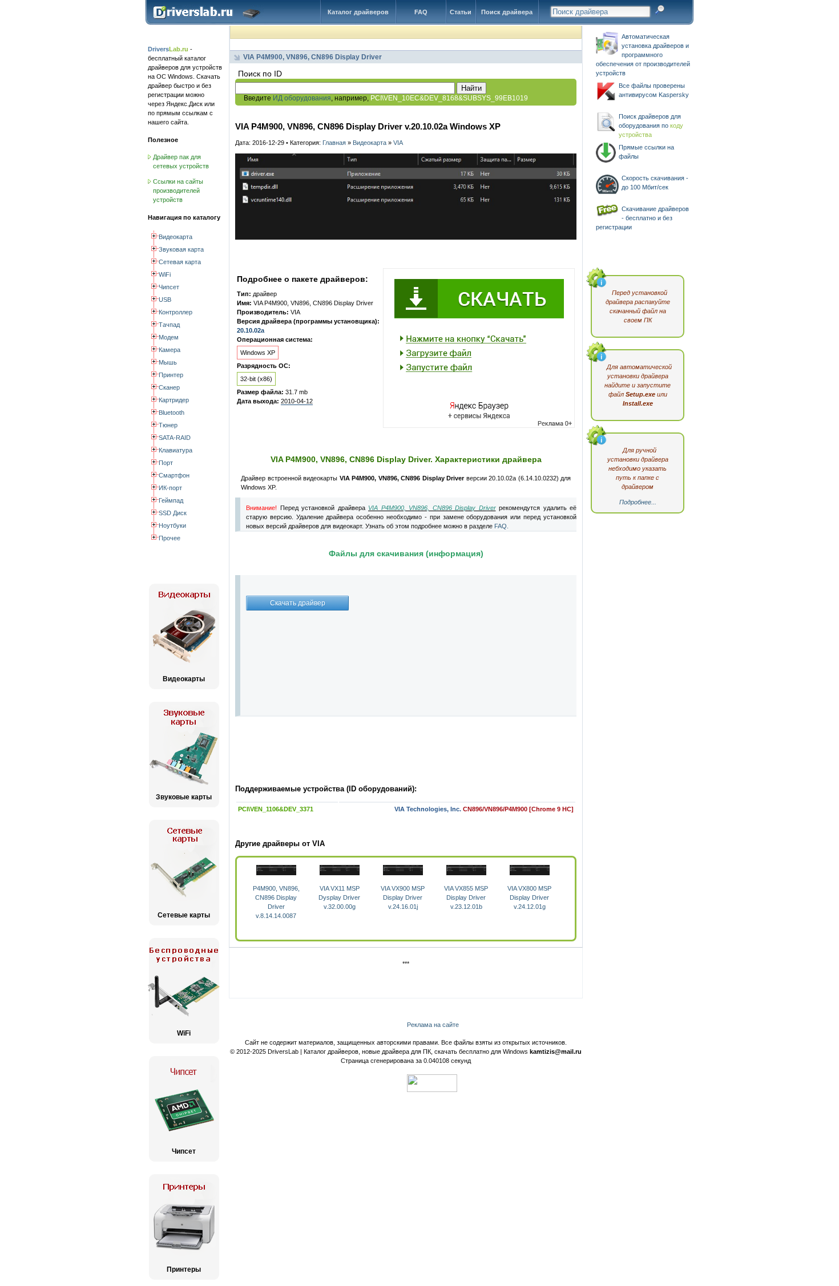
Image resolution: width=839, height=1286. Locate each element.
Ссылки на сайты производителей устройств (178, 190)
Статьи (460, 12)
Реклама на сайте (433, 1024)
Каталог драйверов (358, 12)
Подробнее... (637, 502)
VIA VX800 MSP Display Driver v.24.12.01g (529, 897)
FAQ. (501, 526)
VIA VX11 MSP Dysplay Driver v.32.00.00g (339, 897)
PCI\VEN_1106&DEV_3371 (275, 809)
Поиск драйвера (507, 12)
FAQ (420, 12)
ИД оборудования (302, 98)
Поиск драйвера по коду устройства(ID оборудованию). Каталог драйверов (209, 21)
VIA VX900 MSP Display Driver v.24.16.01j (403, 897)
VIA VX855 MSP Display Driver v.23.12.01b (466, 897)
